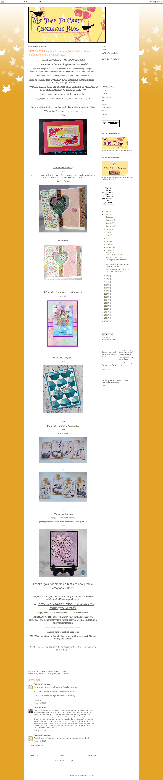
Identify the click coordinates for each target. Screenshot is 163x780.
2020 (106, 285)
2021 (106, 282)
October (109, 223)
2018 (106, 291)
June (108, 235)
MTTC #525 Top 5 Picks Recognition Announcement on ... (117, 259)
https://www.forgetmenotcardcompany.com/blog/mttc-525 (68, 522)
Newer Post (34, 755)
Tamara (104, 94)
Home (63, 755)
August (109, 229)
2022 (106, 279)
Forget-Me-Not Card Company (63, 518)
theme (66, 674)
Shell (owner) (106, 97)
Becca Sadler (38, 707)
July (108, 232)
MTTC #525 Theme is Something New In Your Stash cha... (117, 265)
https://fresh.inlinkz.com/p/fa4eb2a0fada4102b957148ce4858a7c (63, 613)
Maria (104, 104)
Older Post (92, 755)
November (110, 220)
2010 (106, 315)
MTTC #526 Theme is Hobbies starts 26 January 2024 (116, 254)
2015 (106, 300)
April (108, 241)
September (110, 226)
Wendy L (105, 90)
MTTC (60, 674)
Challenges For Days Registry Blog (126, 358)
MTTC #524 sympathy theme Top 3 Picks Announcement (117, 270)
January (109, 250)
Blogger (91, 775)
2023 (106, 276)
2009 (106, 318)
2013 (106, 306)
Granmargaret (63, 292)
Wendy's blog (73, 426)
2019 (106, 288)
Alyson (68, 358)
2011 (106, 312)
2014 (106, 303)
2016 (106, 297)
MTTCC (104, 386)
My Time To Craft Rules (110, 53)
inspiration (53, 674)
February (109, 247)
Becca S (68, 167)
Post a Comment (37, 745)
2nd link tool (42, 674)
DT (48, 674)
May (108, 238)
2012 (106, 309)
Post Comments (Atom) (68, 761)
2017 (106, 294)
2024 (106, 214)
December (110, 217)
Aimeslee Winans (40, 684)
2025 (106, 211)
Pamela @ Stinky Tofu (73, 111)
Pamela (104, 100)
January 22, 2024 (40, 703)
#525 (35, 674)
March (108, 244)
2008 (106, 321)
